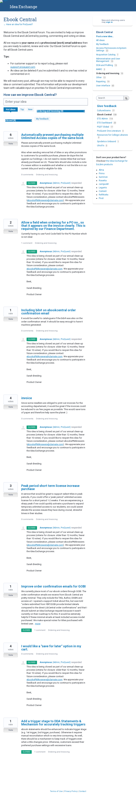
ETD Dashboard (105, 122)
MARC (99, 69)
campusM (104, 184)
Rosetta (103, 180)
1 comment (26, 243)
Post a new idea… (105, 36)
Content (103, 191)
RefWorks (103, 194)
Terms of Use (56, 791)
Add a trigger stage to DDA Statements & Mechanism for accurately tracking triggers (53, 722)
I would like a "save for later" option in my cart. (51, 647)
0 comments (27, 174)
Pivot (101, 198)
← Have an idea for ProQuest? (18, 24)
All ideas (100, 40)
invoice (26, 398)
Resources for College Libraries (112, 135)
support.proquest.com (22, 67)
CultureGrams (104, 110)
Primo (101, 173)
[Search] (126, 98)
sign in (109, 22)
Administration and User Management (108, 59)
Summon (103, 177)
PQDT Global (103, 127)
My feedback (42, 119)
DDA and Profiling (104, 65)
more (37, 624)
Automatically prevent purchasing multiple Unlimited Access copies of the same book (52, 136)
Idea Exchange (23, 6)
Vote (10, 144)
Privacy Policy (71, 791)
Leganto (103, 187)
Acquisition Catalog (105, 54)
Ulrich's (101, 145)
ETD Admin (102, 118)
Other (99, 77)
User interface (103, 85)
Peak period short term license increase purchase (50, 487)
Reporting (101, 81)
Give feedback (107, 106)
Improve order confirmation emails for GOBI (53, 586)
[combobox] (110, 98)
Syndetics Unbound (107, 141)
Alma (101, 170)
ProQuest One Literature (109, 131)
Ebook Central (104, 114)
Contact (82, 791)
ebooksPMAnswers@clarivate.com (45, 200)
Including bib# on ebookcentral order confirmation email (48, 311)
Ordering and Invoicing (47, 174)
